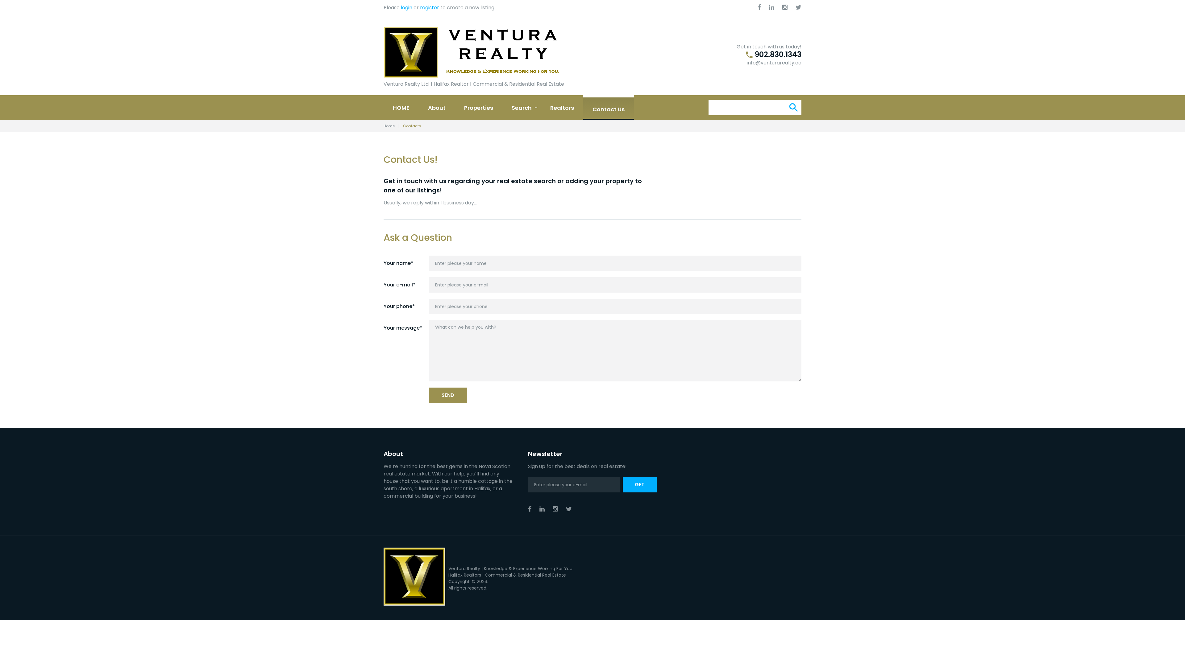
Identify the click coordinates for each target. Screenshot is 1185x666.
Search (522, 108)
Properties (478, 108)
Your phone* (399, 306)
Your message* (403, 327)
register (429, 7)
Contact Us (608, 109)
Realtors (562, 108)
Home (389, 126)
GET (639, 484)
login (406, 7)
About (437, 108)
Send (448, 395)
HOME (401, 108)
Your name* (398, 263)
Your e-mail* (399, 284)
